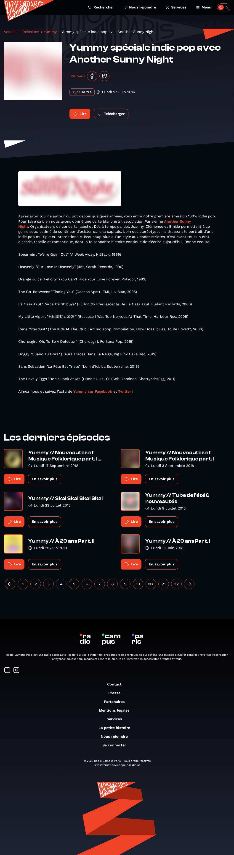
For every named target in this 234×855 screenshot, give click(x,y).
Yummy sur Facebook (93, 391)
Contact (114, 684)
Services (178, 7)
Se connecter (114, 745)
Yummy (50, 32)
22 (176, 583)
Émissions (30, 32)
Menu (206, 7)
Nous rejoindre (142, 7)
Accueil (10, 32)
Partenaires (114, 701)
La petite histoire (114, 728)
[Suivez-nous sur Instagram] (16, 670)
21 (164, 583)
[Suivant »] (189, 584)
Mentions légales (114, 710)
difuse (136, 765)
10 (138, 583)
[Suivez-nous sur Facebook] (7, 670)
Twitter (124, 391)
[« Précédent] (10, 584)
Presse (114, 693)
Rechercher (103, 7)
